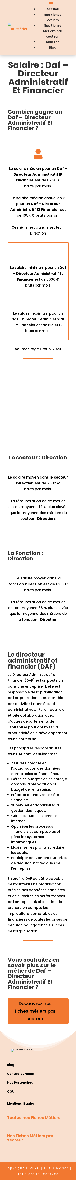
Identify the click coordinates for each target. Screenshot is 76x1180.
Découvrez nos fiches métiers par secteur (35, 1011)
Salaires (52, 42)
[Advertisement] (38, 409)
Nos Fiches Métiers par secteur (52, 31)
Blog (52, 47)
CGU (10, 1091)
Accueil (53, 9)
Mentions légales (21, 1103)
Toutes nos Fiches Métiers (33, 1118)
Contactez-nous (20, 1074)
